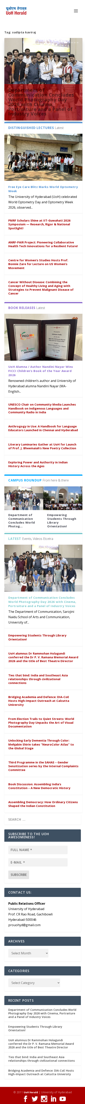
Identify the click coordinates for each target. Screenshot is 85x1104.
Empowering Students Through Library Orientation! (61, 520)
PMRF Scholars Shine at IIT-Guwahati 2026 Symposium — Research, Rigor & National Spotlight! (39, 224)
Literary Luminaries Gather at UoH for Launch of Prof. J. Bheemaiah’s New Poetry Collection (42, 446)
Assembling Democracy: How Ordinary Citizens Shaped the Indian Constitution (43, 804)
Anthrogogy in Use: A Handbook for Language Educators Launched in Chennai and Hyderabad (43, 428)
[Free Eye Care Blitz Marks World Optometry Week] (43, 157)
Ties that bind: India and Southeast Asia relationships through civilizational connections (38, 679)
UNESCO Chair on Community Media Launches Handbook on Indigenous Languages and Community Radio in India (42, 408)
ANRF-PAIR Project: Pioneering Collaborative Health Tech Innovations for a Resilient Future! (43, 244)
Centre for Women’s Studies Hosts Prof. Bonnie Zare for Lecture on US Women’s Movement (38, 264)
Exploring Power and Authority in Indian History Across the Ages (38, 464)
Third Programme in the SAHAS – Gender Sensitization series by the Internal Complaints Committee (43, 766)
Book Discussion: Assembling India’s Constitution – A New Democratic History (39, 786)
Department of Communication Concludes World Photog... (21, 520)
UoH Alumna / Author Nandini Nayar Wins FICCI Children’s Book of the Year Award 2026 (40, 371)
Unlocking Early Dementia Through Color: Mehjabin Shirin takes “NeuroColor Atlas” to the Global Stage (41, 744)
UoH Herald (31, 1092)
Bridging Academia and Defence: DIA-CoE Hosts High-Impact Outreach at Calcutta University (38, 700)
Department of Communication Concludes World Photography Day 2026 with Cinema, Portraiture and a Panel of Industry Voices (41, 102)
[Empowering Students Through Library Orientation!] (62, 498)
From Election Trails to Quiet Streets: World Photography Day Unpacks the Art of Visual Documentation (41, 722)
